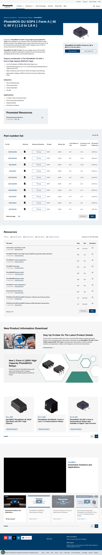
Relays (20, 43)
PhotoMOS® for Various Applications (16, 260)
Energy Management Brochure (14, 117)
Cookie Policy (67, 552)
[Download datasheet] (25, 152)
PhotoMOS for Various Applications (16, 284)
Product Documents (17, 237)
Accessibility (84, 552)
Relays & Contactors (10, 17)
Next (92, 216)
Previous (83, 216)
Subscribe (78, 1)
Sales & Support (92, 1)
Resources (29, 6)
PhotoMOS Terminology (12, 266)
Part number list (88, 51)
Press (52, 552)
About (43, 552)
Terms (61, 552)
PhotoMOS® (38, 17)
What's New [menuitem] (58, 6)
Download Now (47, 347)
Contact (47, 552)
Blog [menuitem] (65, 6)
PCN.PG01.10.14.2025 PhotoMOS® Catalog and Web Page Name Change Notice (27, 303)
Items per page (10, 216)
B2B (99, 1)
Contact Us (85, 1)
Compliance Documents (53, 237)
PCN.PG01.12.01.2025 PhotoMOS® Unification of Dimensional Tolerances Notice (28, 297)
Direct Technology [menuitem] (41, 6)
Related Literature (29, 237)
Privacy (56, 552)
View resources (72, 51)
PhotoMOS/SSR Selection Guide (15, 272)
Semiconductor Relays (25, 17)
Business (91, 552)
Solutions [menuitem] (50, 6)
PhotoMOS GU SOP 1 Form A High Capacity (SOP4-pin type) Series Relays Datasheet (29, 253)
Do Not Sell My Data (75, 552)
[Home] (8, 6)
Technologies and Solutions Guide (15, 247)
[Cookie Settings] (3, 552)
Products (19, 6)
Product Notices (41, 237)
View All (94, 391)
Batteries (96, 552)
